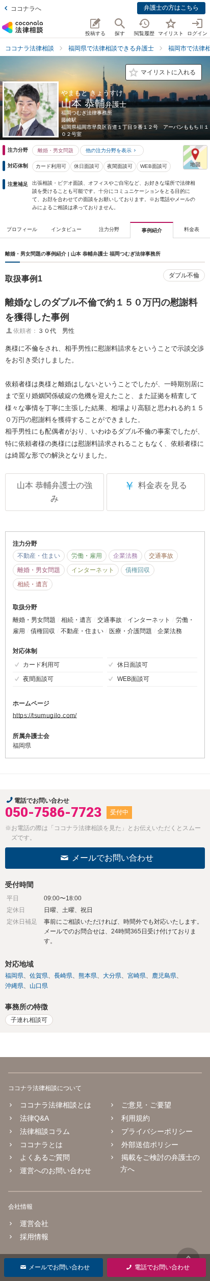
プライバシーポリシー (157, 1131)
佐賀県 (39, 975)
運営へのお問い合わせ (55, 1170)
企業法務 (125, 555)
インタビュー (66, 229)
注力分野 (109, 229)
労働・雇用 (86, 555)
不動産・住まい (38, 555)
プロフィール (22, 229)
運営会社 (34, 1223)
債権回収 (137, 570)
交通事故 (161, 555)
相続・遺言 (32, 584)
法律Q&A (34, 1118)
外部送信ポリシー (149, 1145)
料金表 (191, 229)
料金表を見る (155, 485)
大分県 (112, 975)
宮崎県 (136, 975)
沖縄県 (14, 985)
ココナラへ (26, 8)
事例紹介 (152, 230)
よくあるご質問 (45, 1157)
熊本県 (87, 975)
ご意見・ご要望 (146, 1105)
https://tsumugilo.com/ (45, 715)
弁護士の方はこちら (171, 7)
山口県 (39, 985)
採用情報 (34, 1237)
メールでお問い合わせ (112, 857)
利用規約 (135, 1118)
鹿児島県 (164, 975)
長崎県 (63, 975)
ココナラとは (41, 1145)
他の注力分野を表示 (109, 150)
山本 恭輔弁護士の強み (54, 492)
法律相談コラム (45, 1131)
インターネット (92, 570)
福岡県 (14, 975)
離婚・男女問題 (55, 150)
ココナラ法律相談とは (55, 1105)
